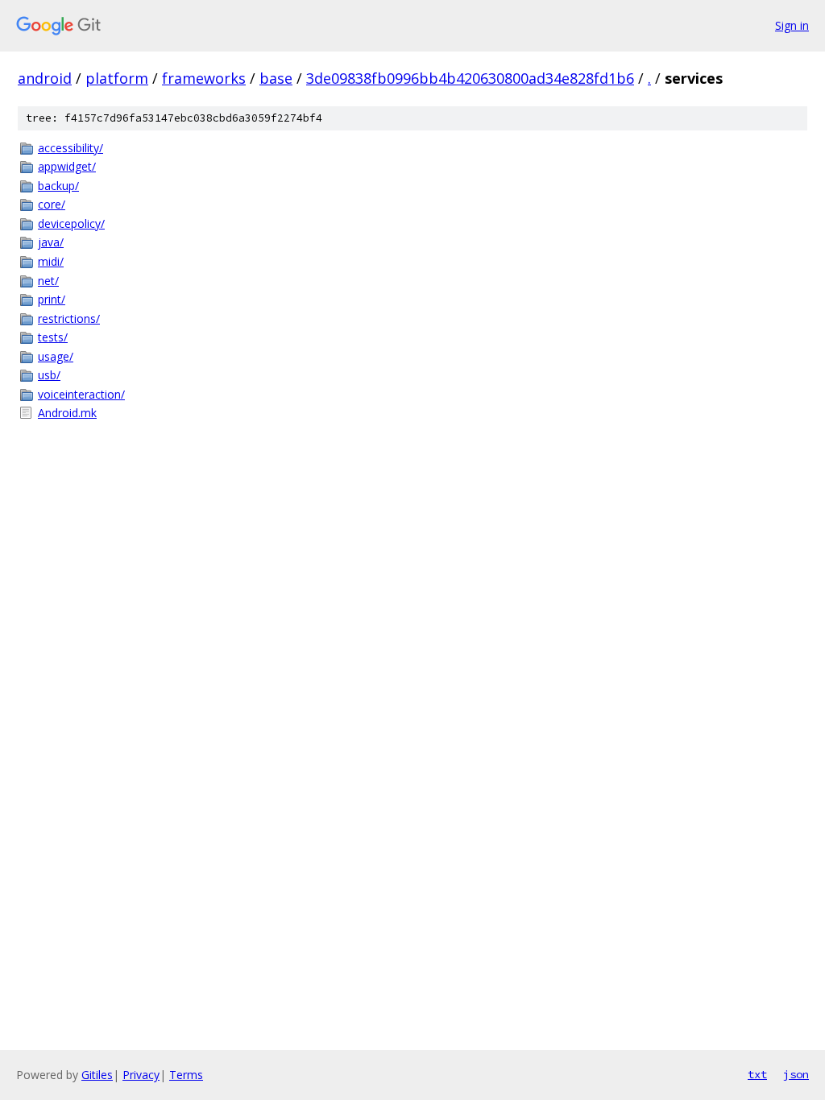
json (796, 1074)
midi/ (51, 261)
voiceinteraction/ (81, 394)
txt (757, 1074)
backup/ (58, 185)
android (45, 78)
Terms (186, 1074)
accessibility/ (70, 147)
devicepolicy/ (71, 223)
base (275, 78)
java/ (51, 242)
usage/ (55, 356)
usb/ (49, 375)
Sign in (792, 25)
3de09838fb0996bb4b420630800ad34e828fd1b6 (470, 78)
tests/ (53, 337)
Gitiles (97, 1074)
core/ (51, 204)
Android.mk (67, 412)
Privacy (141, 1074)
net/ (48, 280)
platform (116, 78)
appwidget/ (67, 166)
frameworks (204, 78)
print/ (51, 299)
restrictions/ (69, 318)
